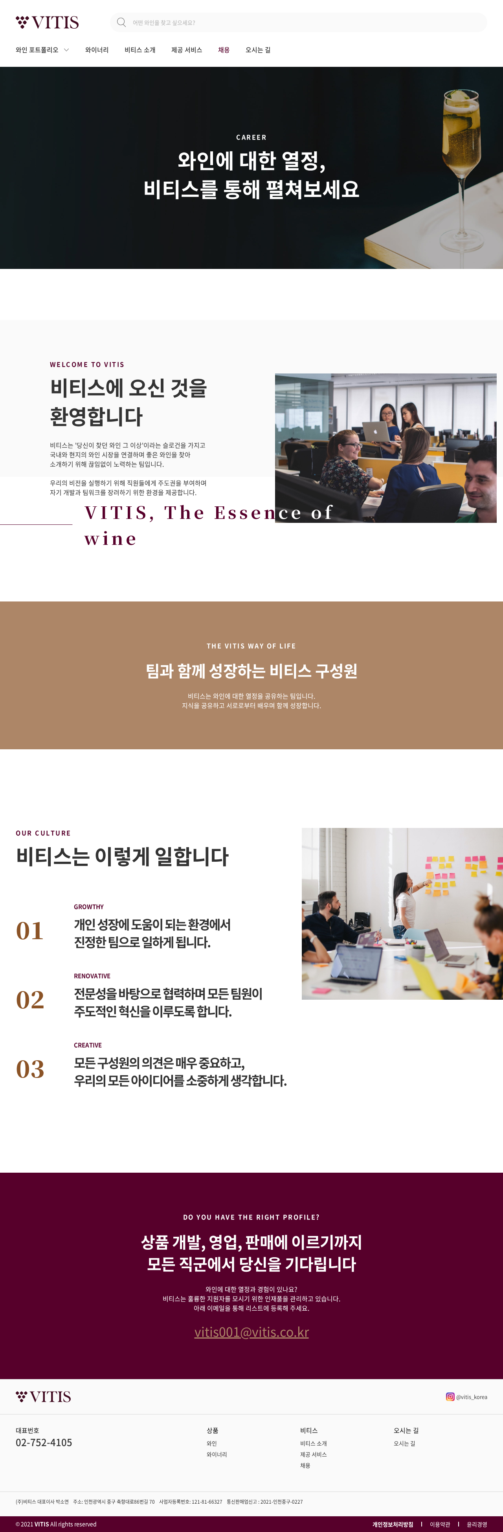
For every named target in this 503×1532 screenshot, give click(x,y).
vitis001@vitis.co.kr (252, 1331)
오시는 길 (258, 49)
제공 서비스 (186, 49)
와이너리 (97, 49)
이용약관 (440, 1524)
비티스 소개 (140, 49)
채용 (224, 49)
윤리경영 (477, 1524)
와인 (212, 1443)
